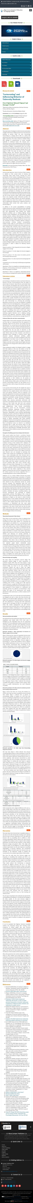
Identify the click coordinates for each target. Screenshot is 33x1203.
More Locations (5, 1157)
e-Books (4, 1152)
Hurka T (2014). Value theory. (12, 1095)
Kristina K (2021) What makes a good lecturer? (16, 991)
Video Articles (5, 1154)
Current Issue (5, 48)
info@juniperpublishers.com (9, 1181)
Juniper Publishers (7, 1)
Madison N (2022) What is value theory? (15, 1092)
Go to (28, 128)
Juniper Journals (15, 1)
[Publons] (23, 1126)
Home (3, 1145)
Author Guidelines (6, 1148)
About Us (4, 1146)
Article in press (5, 46)
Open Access (5, 1149)
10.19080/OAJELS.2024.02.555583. (12, 125)
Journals (4, 1151)
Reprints (4, 1155)
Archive (4, 51)
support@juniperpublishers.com (10, 1171)
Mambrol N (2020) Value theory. (13, 1093)
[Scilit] (8, 1126)
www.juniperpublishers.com (9, 1182)
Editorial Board (5, 43)
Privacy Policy (25, 1201)
